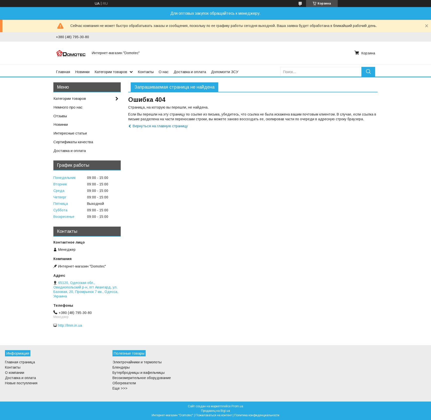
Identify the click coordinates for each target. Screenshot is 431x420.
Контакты (146, 72)
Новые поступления (21, 383)
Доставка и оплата (190, 72)
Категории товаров (111, 72)
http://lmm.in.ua (70, 325)
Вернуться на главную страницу (160, 126)
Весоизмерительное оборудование (141, 378)
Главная (63, 72)
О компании (14, 373)
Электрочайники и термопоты (137, 362)
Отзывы (60, 116)
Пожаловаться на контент (214, 415)
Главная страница (20, 362)
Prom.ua (237, 406)
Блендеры (121, 367)
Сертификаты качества (73, 142)
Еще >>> (119, 388)
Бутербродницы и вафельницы (138, 373)
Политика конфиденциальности (256, 415)
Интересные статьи (70, 133)
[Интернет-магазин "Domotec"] (71, 53)
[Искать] (368, 72)
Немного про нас (68, 107)
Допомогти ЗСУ (224, 72)
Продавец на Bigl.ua (215, 411)
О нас (164, 72)
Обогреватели (124, 383)
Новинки (82, 72)
